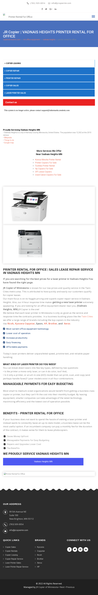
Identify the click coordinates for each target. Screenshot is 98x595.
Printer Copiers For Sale (46, 162)
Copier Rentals (11, 551)
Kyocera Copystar (25, 323)
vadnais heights (49, 40)
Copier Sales (12, 86)
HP (45, 323)
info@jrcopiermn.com (61, 3)
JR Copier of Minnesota (47, 587)
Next (62, 587)
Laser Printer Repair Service (16, 567)
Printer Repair (13, 78)
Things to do (9, 140)
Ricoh (10, 323)
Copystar (41, 551)
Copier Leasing (13, 63)
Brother (52, 323)
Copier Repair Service (14, 559)
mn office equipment (31, 40)
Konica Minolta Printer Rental (48, 159)
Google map (9, 143)
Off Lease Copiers (43, 172)
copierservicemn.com (11, 40)
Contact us (11, 102)
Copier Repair (12, 71)
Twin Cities (87, 316)
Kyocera (40, 547)
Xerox (67, 323)
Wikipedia (8, 138)
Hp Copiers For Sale (44, 168)
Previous (70, 587)
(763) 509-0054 (37, 3)
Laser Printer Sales (15, 93)
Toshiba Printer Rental (45, 166)
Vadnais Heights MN (43, 461)
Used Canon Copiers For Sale (48, 175)
